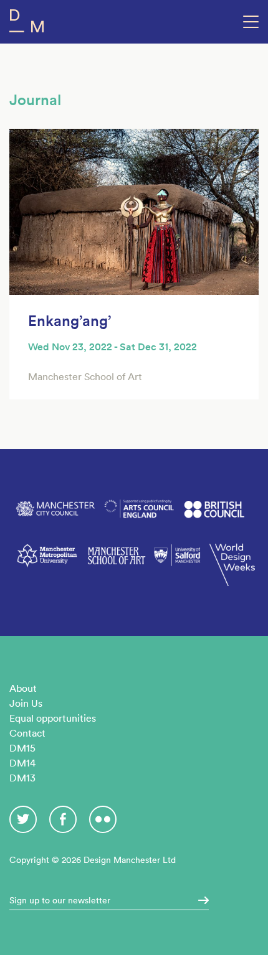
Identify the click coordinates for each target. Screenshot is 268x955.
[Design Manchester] (26, 23)
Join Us (25, 703)
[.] (199, 900)
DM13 (22, 777)
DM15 (22, 748)
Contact (27, 733)
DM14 (22, 763)
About (23, 688)
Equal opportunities (52, 718)
